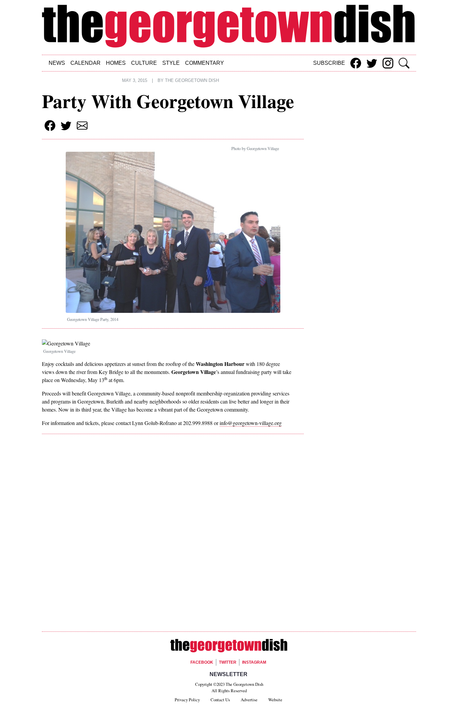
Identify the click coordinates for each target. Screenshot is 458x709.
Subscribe (329, 63)
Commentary (204, 63)
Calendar (85, 63)
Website (275, 700)
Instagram (254, 662)
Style (171, 63)
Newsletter (228, 674)
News (57, 63)
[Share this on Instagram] (388, 63)
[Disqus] (173, 534)
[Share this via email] (82, 125)
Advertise (249, 700)
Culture (144, 63)
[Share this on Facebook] (356, 63)
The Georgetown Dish (192, 80)
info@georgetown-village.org (251, 422)
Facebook (201, 662)
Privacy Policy (187, 700)
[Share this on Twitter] (372, 63)
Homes (116, 63)
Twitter (227, 662)
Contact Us (220, 700)
